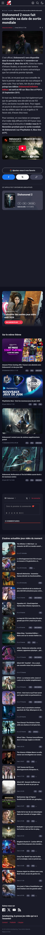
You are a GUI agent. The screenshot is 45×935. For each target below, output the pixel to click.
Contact (5, 922)
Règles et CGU (6, 932)
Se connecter (35, 498)
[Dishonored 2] (9, 200)
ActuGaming (9, 3)
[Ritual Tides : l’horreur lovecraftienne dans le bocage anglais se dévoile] (8, 742)
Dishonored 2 (24, 194)
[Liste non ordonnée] (19, 513)
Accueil (5, 10)
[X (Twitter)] (8, 909)
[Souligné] (11, 513)
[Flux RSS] (19, 909)
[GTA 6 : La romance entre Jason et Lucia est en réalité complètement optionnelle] (8, 683)
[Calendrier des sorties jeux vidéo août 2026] (22, 308)
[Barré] (14, 513)
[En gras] (6, 513)
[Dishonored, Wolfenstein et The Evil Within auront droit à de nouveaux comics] (22, 459)
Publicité (13, 922)
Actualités (10, 10)
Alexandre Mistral (7, 27)
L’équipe (20, 922)
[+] (22, 513)
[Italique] (9, 513)
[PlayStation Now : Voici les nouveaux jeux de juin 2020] (22, 386)
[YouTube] (14, 909)
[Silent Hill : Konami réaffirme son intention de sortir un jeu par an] (8, 787)
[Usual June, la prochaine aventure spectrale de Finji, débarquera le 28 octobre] (8, 712)
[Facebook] (3, 909)
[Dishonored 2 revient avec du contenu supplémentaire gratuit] (22, 421)
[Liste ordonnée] (17, 513)
